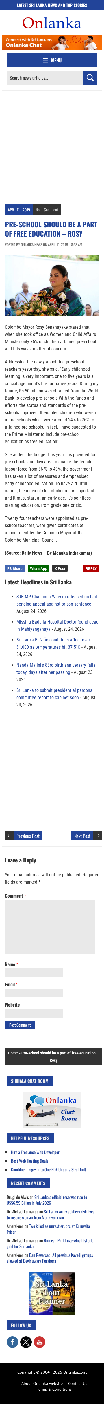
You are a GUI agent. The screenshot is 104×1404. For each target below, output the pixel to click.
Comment (51, 209)
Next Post (82, 835)
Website (12, 1004)
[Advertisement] (52, 146)
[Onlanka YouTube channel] (39, 1339)
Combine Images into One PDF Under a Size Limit (48, 1169)
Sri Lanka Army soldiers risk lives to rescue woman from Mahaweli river (50, 1214)
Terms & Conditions (54, 1389)
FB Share (15, 568)
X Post (60, 568)
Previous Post (28, 835)
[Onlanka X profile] (26, 1339)
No (38, 209)
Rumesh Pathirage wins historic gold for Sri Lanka (50, 1243)
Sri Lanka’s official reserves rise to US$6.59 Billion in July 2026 (47, 1200)
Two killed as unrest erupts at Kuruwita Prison (48, 1229)
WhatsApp (38, 568)
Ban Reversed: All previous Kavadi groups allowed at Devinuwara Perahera (50, 1258)
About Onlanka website (42, 1383)
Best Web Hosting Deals (29, 1161)
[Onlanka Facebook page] (12, 1339)
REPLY (91, 568)
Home (13, 1053)
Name (11, 964)
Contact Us (77, 1383)
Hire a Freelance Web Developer (35, 1152)
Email (11, 984)
